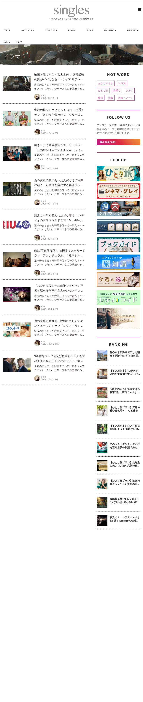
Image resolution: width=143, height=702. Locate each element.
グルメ (129, 90)
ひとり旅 (103, 90)
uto (43, 130)
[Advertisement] (118, 556)
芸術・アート (125, 97)
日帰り (117, 90)
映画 (100, 97)
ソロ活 (122, 83)
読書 (110, 97)
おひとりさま (105, 83)
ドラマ (12, 56)
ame (43, 95)
